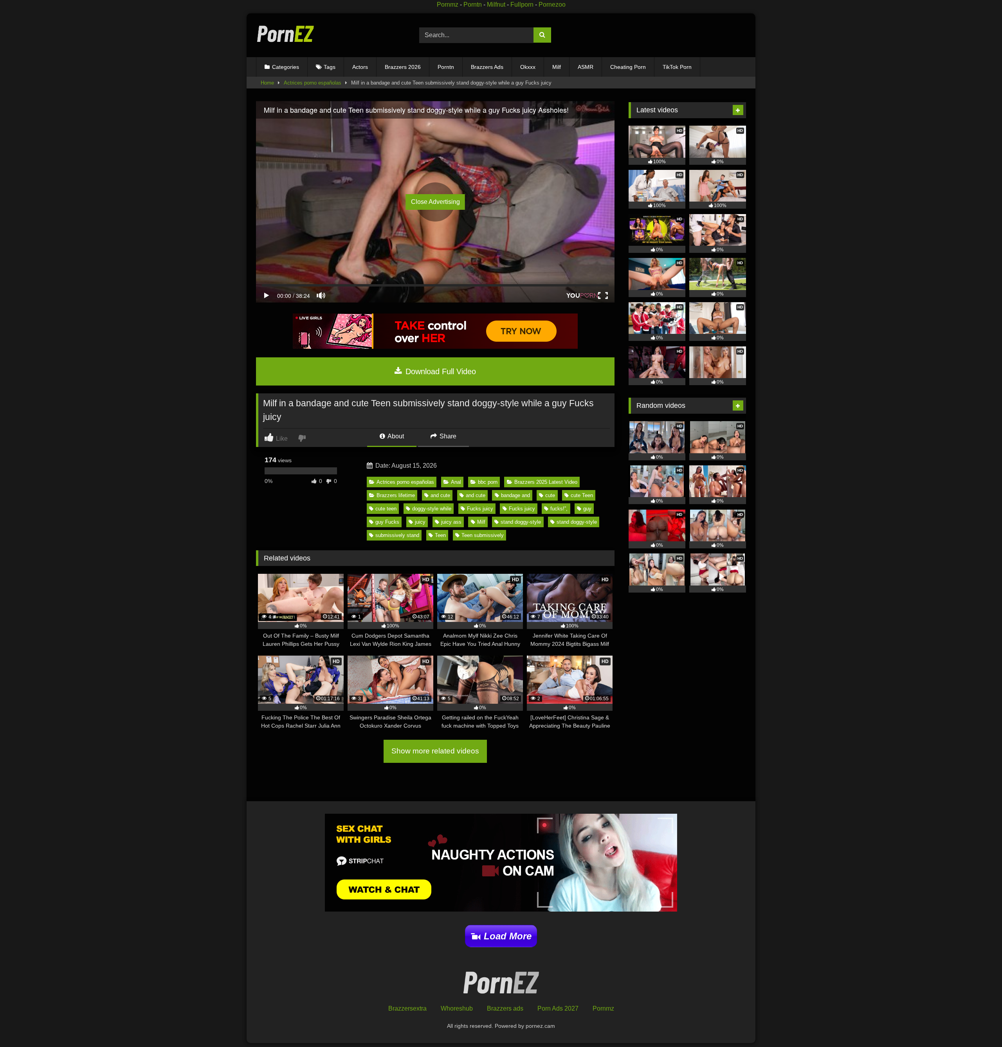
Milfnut (496, 4)
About (395, 436)
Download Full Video (439, 371)
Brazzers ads (505, 1008)
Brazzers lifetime (396, 495)
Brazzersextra (407, 1008)
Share (447, 436)
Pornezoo (552, 4)
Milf (556, 67)
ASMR (585, 67)
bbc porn (487, 482)
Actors (360, 67)
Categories (285, 67)
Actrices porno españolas (312, 83)
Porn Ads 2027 (557, 1008)
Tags (329, 67)
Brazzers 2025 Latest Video (545, 482)
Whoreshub (457, 1008)
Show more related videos (435, 751)
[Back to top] (978, 1023)
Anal (456, 482)
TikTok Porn (677, 67)
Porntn (472, 4)
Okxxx (527, 67)
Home (267, 83)
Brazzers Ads (487, 67)
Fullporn (521, 4)
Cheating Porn (628, 67)
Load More (508, 936)
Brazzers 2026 (403, 67)
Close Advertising (435, 201)
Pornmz (447, 4)
